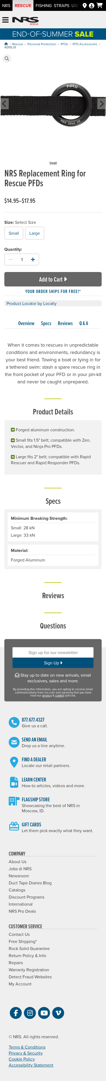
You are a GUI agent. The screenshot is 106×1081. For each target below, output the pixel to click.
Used (76, 5)
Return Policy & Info (27, 955)
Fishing (44, 5)
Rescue (23, 5)
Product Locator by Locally (32, 303)
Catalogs (17, 890)
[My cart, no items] (99, 5)
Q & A (83, 323)
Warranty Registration (29, 970)
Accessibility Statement (31, 1065)
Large (34, 233)
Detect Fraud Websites (30, 977)
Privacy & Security (26, 1053)
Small (14, 233)
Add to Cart (51, 279)
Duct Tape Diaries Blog (30, 883)
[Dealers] (85, 5)
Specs (46, 323)
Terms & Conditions (27, 1047)
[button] (6, 58)
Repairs (16, 963)
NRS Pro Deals (22, 911)
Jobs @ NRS (20, 869)
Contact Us (19, 934)
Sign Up (52, 663)
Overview (26, 323)
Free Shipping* (23, 941)
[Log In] (91, 5)
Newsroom (19, 876)
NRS (6, 5)
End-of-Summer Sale (53, 34)
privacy (47, 695)
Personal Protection (41, 44)
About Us (17, 862)
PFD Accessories (85, 44)
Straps (61, 5)
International (21, 904)
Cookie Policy (22, 1059)
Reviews (65, 323)
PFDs (64, 44)
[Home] (6, 44)
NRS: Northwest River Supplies (25, 21)
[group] (53, 110)
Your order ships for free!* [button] (53, 291)
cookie (59, 695)
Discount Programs (26, 897)
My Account (20, 984)
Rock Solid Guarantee (29, 948)
